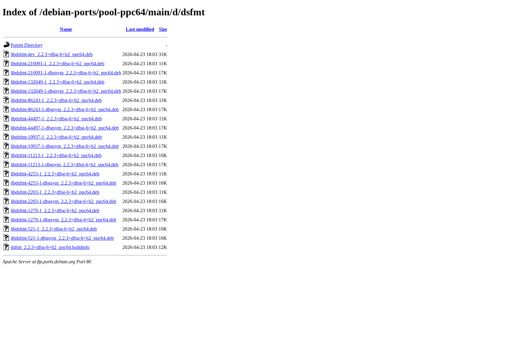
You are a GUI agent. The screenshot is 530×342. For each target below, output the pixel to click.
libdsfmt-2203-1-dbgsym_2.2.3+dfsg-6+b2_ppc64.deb (63, 201)
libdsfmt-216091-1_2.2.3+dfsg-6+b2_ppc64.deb (57, 63)
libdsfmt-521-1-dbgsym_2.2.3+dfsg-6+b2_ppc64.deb (62, 238)
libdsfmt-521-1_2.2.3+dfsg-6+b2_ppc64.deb (54, 228)
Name (66, 29)
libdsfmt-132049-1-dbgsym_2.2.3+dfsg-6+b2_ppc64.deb (66, 91)
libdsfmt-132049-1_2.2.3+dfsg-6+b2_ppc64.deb (57, 82)
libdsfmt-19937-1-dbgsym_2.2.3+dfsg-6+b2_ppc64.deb (65, 146)
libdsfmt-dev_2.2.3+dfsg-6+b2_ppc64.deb (52, 54)
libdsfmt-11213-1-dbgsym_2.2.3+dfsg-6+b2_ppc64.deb (64, 164)
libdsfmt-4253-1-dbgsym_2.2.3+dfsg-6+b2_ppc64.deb (63, 183)
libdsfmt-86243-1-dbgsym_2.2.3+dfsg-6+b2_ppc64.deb (65, 109)
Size (163, 29)
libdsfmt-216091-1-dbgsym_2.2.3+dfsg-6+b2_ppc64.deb (66, 72)
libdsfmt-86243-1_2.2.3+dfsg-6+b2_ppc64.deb (56, 100)
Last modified (140, 29)
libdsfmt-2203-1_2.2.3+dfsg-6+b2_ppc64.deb (55, 192)
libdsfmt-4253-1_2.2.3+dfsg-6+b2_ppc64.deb (55, 173)
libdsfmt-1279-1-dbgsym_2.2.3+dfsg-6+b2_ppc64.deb (63, 219)
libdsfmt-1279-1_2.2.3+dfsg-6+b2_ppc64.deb (55, 210)
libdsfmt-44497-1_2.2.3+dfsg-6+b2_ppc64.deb (56, 118)
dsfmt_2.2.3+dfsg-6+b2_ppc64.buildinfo (50, 247)
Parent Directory (27, 45)
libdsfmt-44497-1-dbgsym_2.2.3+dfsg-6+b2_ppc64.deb (65, 127)
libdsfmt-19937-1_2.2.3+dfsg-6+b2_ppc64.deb (56, 137)
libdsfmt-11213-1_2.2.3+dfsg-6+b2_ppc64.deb (56, 155)
